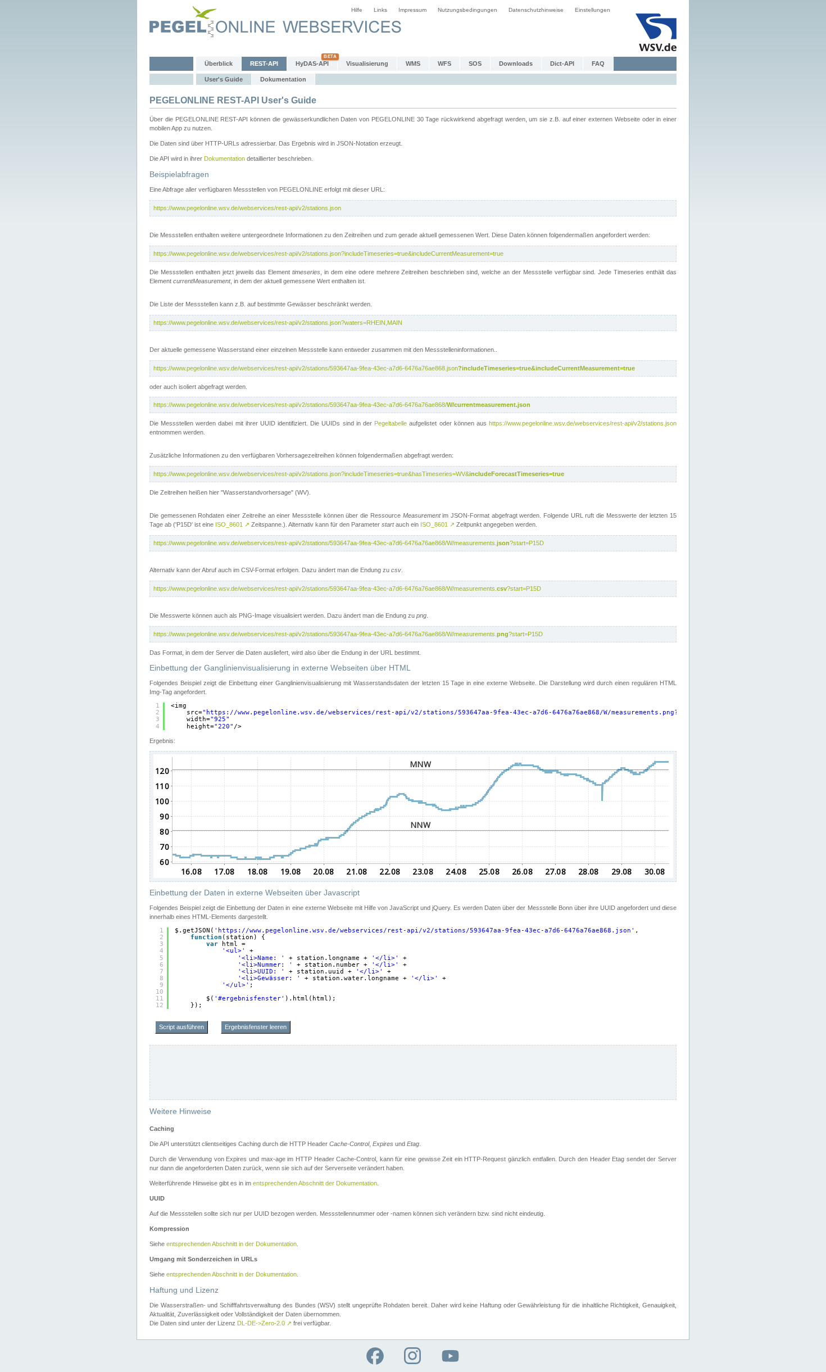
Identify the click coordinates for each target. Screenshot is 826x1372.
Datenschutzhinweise (536, 10)
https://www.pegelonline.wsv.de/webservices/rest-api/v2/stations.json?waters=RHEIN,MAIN (277, 322)
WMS (413, 63)
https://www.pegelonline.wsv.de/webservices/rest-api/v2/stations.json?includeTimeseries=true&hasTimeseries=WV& (358, 473)
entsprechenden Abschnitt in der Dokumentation (231, 1243)
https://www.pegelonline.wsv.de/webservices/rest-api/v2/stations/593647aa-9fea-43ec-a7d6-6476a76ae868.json (394, 368)
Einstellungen (592, 10)
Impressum (412, 10)
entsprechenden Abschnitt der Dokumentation (315, 1183)
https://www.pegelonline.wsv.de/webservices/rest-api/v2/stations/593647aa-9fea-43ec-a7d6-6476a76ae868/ (341, 404)
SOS (475, 63)
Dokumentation (283, 79)
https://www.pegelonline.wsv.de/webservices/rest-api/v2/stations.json (247, 208)
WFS (444, 63)
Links (380, 10)
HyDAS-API (312, 63)
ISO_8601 (232, 524)
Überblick (219, 63)
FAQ (598, 63)
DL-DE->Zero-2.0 (264, 1323)
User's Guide (224, 79)
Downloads (516, 63)
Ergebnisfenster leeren (256, 1027)
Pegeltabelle (390, 423)
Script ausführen (181, 1027)
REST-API (264, 63)
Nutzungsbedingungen (467, 10)
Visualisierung (367, 63)
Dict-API (562, 63)
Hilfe (356, 10)
